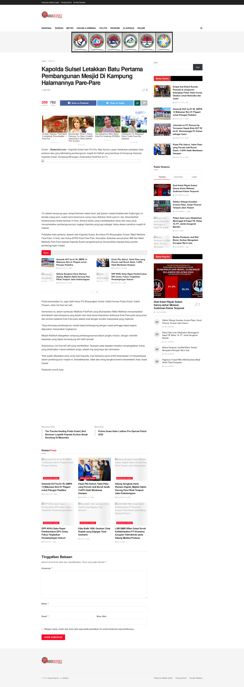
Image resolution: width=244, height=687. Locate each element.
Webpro (66, 678)
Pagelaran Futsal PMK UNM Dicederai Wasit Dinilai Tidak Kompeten (181, 361)
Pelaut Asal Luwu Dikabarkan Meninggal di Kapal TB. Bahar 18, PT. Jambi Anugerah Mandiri (187, 222)
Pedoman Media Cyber (50, 2)
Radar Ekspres (53, 678)
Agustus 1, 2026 (119, 283)
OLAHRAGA (128, 28)
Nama (45, 603)
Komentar (47, 568)
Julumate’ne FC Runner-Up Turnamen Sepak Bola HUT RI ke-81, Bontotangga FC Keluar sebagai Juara (187, 130)
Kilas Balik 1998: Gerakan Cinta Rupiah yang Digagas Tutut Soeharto (94, 531)
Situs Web (101, 616)
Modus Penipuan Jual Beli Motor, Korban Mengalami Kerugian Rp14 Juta (186, 240)
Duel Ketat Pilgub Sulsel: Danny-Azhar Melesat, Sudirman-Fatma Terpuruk (186, 188)
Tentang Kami (66, 2)
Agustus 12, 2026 (120, 268)
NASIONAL (47, 28)
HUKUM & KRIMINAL (86, 28)
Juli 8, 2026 (120, 542)
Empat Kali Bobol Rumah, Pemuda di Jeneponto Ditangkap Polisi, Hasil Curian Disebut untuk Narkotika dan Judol (187, 92)
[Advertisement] (94, 398)
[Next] (97, 292)
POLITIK (103, 28)
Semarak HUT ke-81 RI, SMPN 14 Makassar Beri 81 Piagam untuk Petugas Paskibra (71, 262)
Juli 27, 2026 (84, 538)
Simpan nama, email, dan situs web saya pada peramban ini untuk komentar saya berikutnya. (89, 629)
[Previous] (92, 292)
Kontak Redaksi (79, 2)
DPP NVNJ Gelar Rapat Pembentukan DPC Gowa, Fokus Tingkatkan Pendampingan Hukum (129, 276)
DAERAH (59, 28)
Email (45, 616)
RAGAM (141, 28)
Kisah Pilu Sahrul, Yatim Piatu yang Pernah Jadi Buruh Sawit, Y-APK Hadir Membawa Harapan (128, 262)
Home (44, 61)
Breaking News (51, 478)
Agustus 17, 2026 (65, 268)
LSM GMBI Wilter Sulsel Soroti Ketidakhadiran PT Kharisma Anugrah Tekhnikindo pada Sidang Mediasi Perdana (130, 533)
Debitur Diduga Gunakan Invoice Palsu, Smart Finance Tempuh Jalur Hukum (187, 204)
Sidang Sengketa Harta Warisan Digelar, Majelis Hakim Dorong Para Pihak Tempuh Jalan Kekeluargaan (73, 276)
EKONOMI (115, 28)
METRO (70, 28)
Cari (155, 62)
